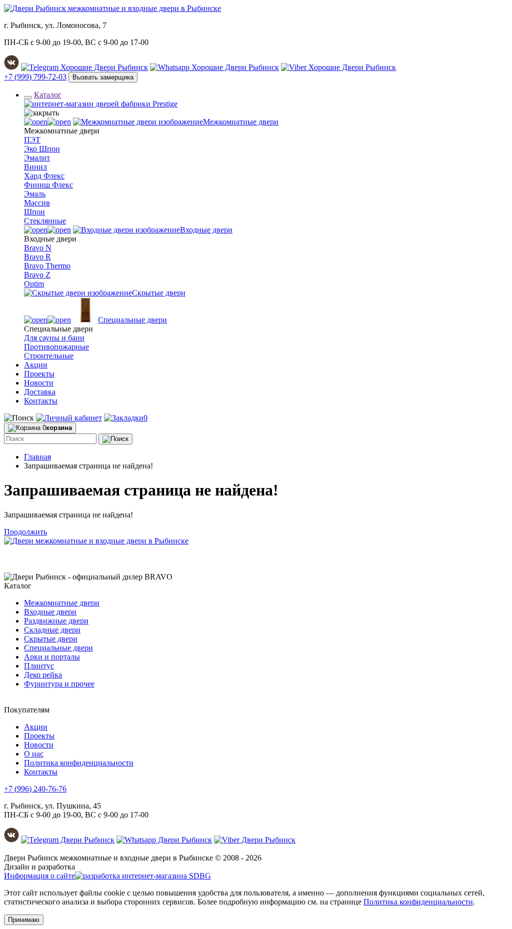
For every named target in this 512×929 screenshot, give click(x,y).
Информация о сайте (39, 876)
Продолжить (25, 532)
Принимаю (24, 920)
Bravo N (38, 248)
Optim (34, 284)
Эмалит (37, 158)
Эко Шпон (42, 148)
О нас (34, 754)
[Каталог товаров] (28, 97)
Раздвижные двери (56, 620)
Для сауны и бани (54, 338)
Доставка (40, 392)
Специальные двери (58, 648)
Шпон (34, 212)
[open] (47, 122)
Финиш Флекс (48, 184)
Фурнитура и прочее (59, 684)
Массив (37, 202)
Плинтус (39, 666)
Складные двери (52, 630)
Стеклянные (45, 220)
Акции (36, 364)
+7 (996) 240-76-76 (35, 788)
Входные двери (50, 612)
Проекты (39, 374)
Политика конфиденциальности (79, 762)
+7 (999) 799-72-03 (35, 76)
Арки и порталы (52, 656)
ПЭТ (32, 140)
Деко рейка (43, 674)
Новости (39, 382)
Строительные (49, 356)
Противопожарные (56, 346)
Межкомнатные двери (62, 602)
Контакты (41, 400)
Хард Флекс (44, 176)
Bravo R (37, 256)
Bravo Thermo (47, 266)
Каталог (48, 94)
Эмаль (35, 194)
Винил (35, 166)
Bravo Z (37, 274)
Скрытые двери (51, 638)
